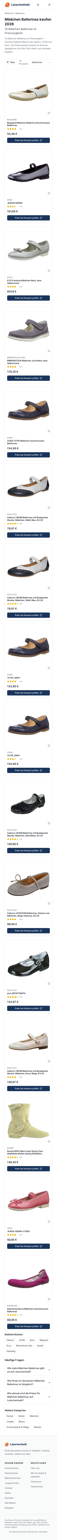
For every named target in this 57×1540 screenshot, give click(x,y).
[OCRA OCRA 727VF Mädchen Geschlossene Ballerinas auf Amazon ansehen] (28, 410)
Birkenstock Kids (16, 357)
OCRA (9, 438)
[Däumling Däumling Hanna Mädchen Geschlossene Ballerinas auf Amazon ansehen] (28, 1278)
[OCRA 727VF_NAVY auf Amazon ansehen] (28, 647)
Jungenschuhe (12, 1483)
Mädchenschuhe (12, 1478)
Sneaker (9, 1488)
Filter (12, 62)
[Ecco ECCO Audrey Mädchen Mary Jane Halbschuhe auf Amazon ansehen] (28, 250)
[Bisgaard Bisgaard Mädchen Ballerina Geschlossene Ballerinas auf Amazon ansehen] (28, 92)
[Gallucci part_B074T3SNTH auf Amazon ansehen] (28, 963)
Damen (10, 1416)
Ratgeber (9, 1508)
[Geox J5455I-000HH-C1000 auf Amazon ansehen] (28, 1201)
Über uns (35, 1468)
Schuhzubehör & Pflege (18, 1427)
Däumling (12, 1306)
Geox (9, 200)
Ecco (9, 277)
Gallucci (12, 514)
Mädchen (9, 13)
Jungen (10, 1421)
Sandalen (9, 1498)
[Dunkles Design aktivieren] (38, 5)
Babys (22, 1421)
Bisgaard (12, 120)
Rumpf (10, 1148)
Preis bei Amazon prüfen (27, 140)
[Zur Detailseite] (49, 113)
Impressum (36, 1481)
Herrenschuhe (11, 1473)
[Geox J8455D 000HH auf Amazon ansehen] (28, 172)
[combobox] (41, 62)
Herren (21, 1416)
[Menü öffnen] (49, 5)
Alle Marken (10, 1503)
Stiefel (8, 1493)
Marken (37, 1427)
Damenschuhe (11, 1468)
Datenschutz (37, 1486)
